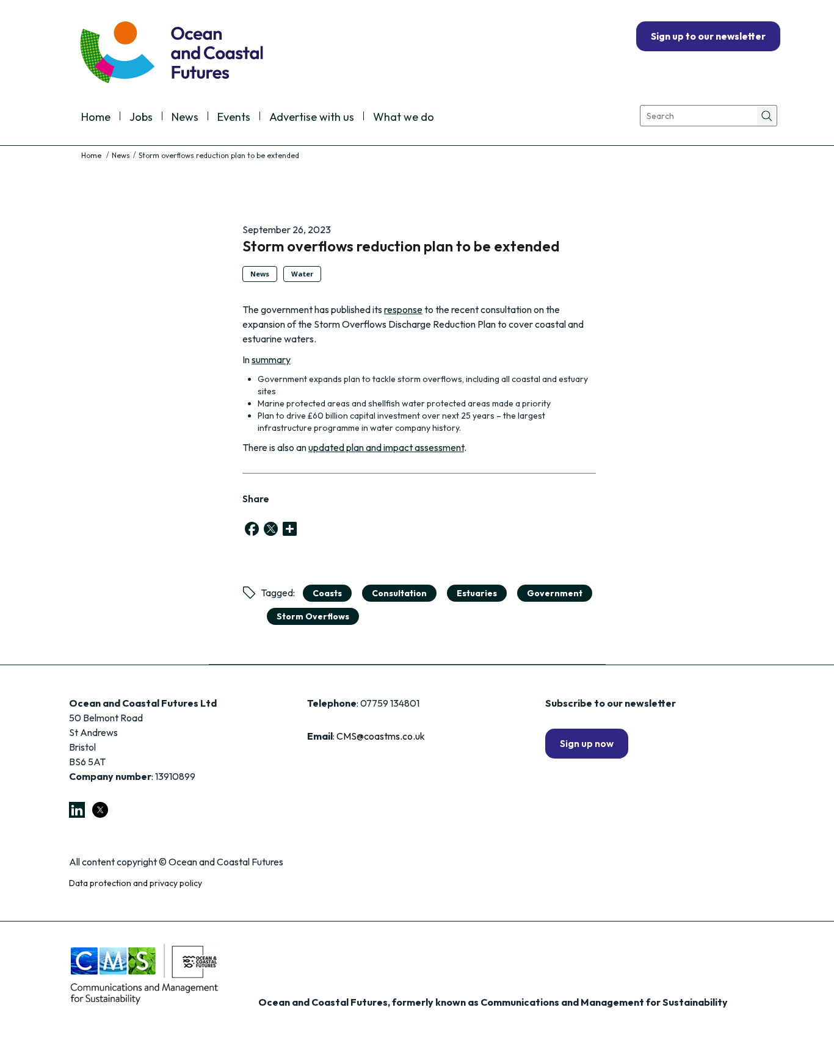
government (554, 593)
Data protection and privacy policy (135, 883)
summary (271, 359)
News (185, 118)
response (403, 309)
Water (302, 273)
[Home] (92, 155)
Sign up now (587, 743)
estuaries (477, 593)
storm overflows (313, 616)
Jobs (141, 118)
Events (233, 118)
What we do (403, 118)
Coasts (327, 593)
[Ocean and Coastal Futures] (170, 53)
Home (96, 118)
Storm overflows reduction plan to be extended (401, 246)
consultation (399, 593)
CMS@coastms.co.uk (380, 736)
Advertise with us (311, 118)
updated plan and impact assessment (386, 447)
